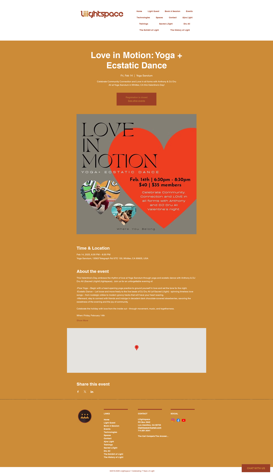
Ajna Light (109, 441)
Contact (107, 438)
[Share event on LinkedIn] (92, 392)
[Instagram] (173, 420)
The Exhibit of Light (112, 454)
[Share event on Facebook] (78, 392)
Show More (82, 320)
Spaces (107, 435)
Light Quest (109, 423)
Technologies (110, 432)
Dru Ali (107, 451)
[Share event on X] (85, 392)
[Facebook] (178, 420)
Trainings (108, 445)
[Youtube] (183, 420)
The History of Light (112, 457)
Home (106, 419)
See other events (136, 100)
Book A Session (111, 426)
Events (107, 429)
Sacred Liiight (110, 448)
